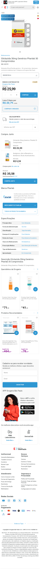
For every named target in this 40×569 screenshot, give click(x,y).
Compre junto (9, 181)
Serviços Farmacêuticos (28, 464)
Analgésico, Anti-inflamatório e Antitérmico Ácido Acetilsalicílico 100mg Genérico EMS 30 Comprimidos (24, 155)
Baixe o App (36, 2)
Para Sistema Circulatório (29, 238)
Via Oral (24, 226)
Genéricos (25, 249)
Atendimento (6, 474)
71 (5, 307)
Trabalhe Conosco (6, 459)
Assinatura (24, 469)
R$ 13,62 (15, 159)
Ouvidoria (4, 462)
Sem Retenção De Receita (29, 245)
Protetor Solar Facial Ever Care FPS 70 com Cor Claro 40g (29, 299)
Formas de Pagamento (8, 479)
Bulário (3, 467)
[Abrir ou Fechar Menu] (2, 7)
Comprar (25, 95)
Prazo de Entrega (6, 481)
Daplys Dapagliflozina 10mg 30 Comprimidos (29, 341)
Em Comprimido (26, 253)
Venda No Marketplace (7, 457)
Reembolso (4, 484)
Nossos (24, 455)
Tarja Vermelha (26, 230)
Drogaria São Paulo (8, 84)
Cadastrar (20, 384)
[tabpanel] (20, 33)
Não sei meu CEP (14, 122)
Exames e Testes (26, 461)
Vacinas (23, 459)
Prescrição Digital (26, 466)
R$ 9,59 (17, 161)
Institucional (6, 454)
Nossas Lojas (5, 464)
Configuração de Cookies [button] (28, 489)
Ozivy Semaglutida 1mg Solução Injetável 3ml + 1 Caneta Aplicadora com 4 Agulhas (9, 342)
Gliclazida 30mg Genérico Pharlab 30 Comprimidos (25, 141)
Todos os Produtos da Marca (15, 211)
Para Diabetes (26, 234)
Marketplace (4, 489)
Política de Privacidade (27, 479)
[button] (20, 33)
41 (24, 307)
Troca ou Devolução (7, 486)
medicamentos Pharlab (12, 205)
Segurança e (26, 475)
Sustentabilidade (6, 469)
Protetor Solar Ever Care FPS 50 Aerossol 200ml (9, 298)
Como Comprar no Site (8, 477)
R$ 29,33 (15, 145)
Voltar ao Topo (19, 524)
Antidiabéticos (26, 242)
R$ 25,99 (17, 148)
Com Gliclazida (26, 223)
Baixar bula (7, 75)
